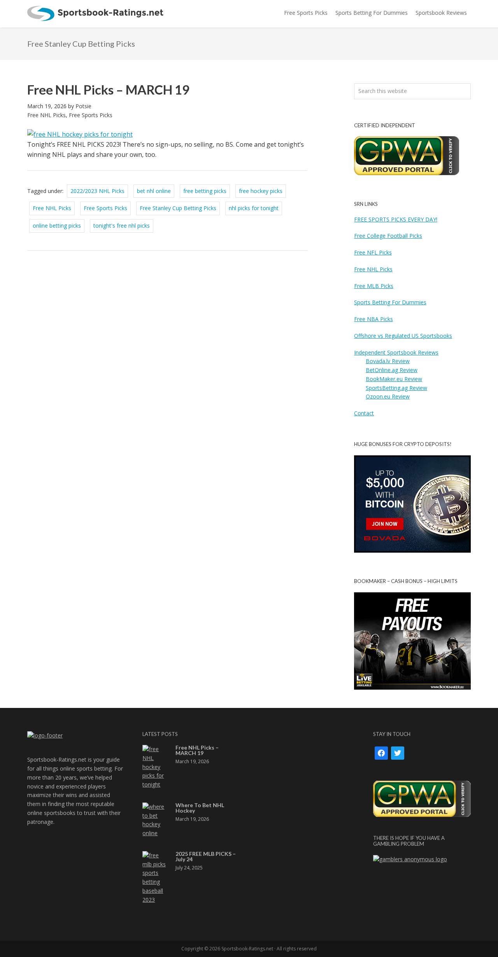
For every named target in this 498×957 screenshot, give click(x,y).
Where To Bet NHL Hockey (199, 808)
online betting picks (57, 225)
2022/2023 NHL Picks (97, 191)
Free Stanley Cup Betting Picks (178, 208)
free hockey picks (260, 191)
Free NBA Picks (373, 319)
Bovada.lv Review (388, 361)
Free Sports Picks (90, 115)
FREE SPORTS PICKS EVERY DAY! (395, 219)
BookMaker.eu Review (394, 379)
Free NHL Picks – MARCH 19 (108, 89)
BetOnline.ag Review (391, 370)
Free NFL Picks (373, 252)
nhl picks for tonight (254, 208)
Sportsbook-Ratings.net (95, 13)
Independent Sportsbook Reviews (396, 352)
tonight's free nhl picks (121, 225)
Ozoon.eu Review (388, 396)
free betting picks (204, 191)
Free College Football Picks (388, 235)
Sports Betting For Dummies (390, 302)
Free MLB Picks (373, 286)
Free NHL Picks (46, 115)
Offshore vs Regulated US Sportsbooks (403, 335)
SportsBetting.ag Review (396, 388)
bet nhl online (154, 191)
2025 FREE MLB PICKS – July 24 (205, 856)
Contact (364, 413)
